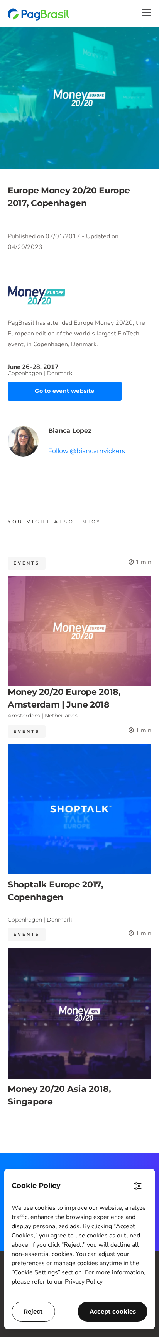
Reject (33, 1311)
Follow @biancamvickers (86, 451)
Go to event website (65, 390)
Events (27, 563)
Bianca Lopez (69, 430)
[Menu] (146, 12)
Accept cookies (113, 1311)
